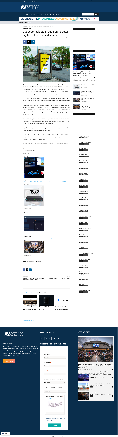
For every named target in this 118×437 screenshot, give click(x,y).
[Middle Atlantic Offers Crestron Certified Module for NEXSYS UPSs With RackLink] (46, 300)
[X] (96, 1)
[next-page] (25, 312)
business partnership (30, 261)
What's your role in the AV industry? (53, 387)
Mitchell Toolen (83, 222)
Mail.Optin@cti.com (84, 210)
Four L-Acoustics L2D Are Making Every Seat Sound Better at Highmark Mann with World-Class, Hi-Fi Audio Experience (95, 365)
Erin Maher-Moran (83, 185)
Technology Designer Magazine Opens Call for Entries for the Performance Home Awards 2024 (29, 308)
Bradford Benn (82, 167)
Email (45, 371)
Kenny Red (82, 204)
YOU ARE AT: (21, 22)
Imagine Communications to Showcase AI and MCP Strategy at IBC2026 (88, 93)
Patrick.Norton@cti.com (85, 235)
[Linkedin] (94, 1)
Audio (80, 369)
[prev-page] (23, 312)
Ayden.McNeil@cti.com (84, 160)
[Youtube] (98, 1)
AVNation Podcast (83, 148)
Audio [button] (50, 398)
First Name (47, 354)
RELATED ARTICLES (28, 292)
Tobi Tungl (81, 284)
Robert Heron (82, 247)
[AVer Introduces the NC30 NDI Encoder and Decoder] (76, 86)
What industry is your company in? (53, 379)
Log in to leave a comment (28, 320)
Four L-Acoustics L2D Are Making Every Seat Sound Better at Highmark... (86, 106)
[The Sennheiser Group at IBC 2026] (76, 100)
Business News (25, 26)
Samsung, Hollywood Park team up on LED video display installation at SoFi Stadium (33, 279)
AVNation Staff (26, 37)
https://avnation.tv (82, 274)
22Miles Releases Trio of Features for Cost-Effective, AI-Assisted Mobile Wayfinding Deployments (62, 308)
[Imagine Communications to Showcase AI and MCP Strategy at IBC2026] (76, 93)
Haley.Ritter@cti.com (84, 197)
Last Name (47, 362)
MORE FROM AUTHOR (40, 292)
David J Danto (82, 179)
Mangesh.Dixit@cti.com (85, 216)
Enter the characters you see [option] (54, 396)
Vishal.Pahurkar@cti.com (85, 290)
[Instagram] (93, 1)
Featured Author (83, 191)
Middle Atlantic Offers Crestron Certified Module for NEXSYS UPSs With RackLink (46, 308)
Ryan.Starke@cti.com (84, 259)
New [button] (47, 398)
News (30, 28)
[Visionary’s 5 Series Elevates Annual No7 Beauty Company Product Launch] (83, 377)
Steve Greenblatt (83, 265)
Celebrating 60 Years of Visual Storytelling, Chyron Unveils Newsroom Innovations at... (82, 73)
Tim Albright (82, 272)
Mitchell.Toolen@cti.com (85, 228)
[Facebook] (91, 1)
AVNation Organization (85, 142)
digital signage (38, 261)
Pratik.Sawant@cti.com (84, 241)
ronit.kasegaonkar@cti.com (86, 253)
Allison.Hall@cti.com (84, 136)
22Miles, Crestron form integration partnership (59, 278)
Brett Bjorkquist (83, 173)
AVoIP (91, 377)
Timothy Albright (83, 278)
